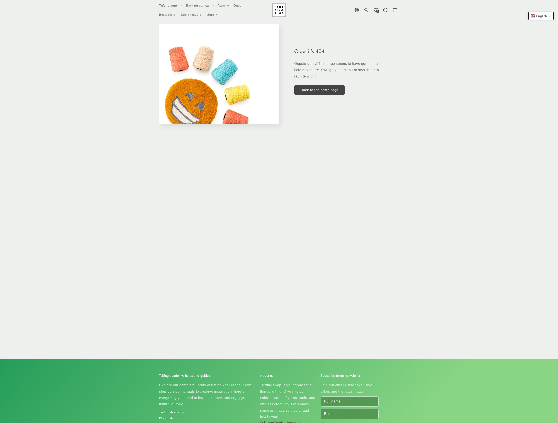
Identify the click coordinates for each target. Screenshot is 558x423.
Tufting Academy (171, 412)
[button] (170, 5)
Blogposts (166, 418)
